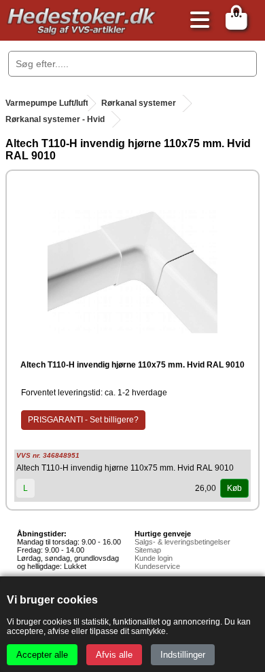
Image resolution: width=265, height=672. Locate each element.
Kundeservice (157, 566)
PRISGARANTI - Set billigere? (83, 419)
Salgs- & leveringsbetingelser (182, 542)
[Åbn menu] (196, 20)
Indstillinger (182, 655)
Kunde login (154, 558)
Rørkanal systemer (138, 103)
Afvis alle (114, 655)
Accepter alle (42, 655)
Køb (234, 488)
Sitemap (148, 550)
